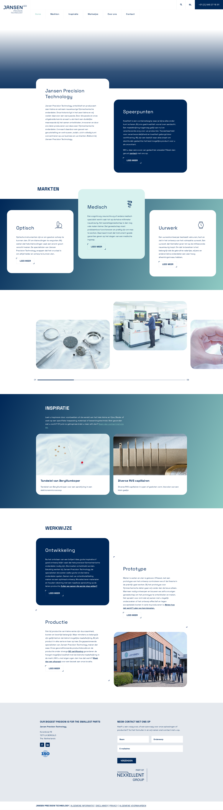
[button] (190, 4)
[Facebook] (42, 745)
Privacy (113, 805)
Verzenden (127, 760)
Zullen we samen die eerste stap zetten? (79, 586)
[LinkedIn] (48, 745)
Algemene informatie (82, 805)
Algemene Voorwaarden (132, 805)
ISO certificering (75, 651)
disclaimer (102, 805)
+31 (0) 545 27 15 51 (209, 4)
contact (133, 153)
